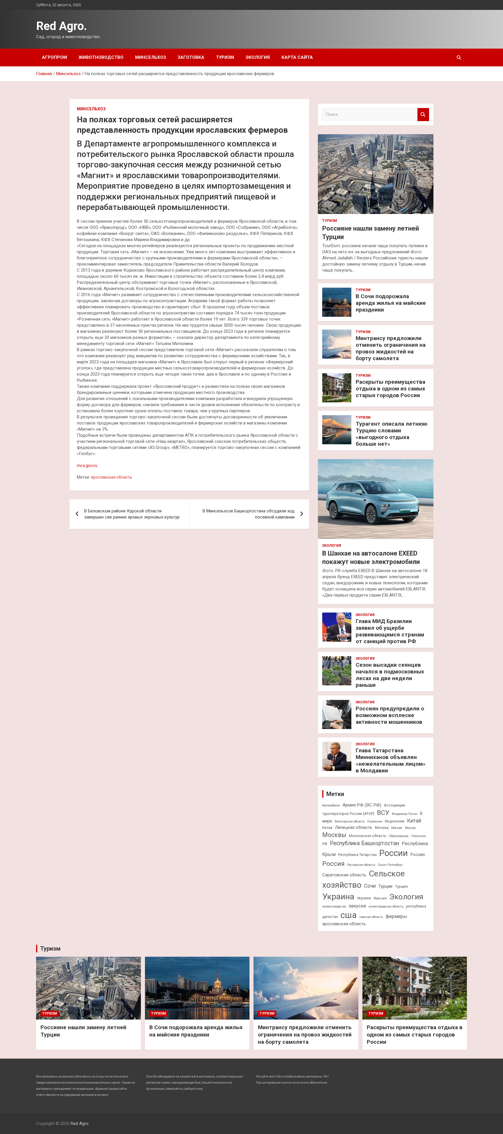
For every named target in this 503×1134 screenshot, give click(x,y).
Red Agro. (61, 26)
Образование (399, 836)
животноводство (334, 906)
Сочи (370, 886)
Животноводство (101, 57)
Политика (418, 836)
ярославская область (111, 477)
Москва (382, 827)
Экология (258, 57)
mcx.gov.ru (87, 465)
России (393, 853)
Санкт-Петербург (390, 865)
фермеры (396, 916)
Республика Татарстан (357, 854)
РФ (324, 844)
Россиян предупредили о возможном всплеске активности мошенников (390, 715)
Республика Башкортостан (364, 843)
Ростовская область (361, 865)
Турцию (401, 886)
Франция (380, 898)
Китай (414, 821)
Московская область (367, 836)
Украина (338, 896)
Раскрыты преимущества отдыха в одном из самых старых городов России (390, 388)
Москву (410, 828)
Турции (385, 886)
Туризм (225, 57)
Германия (374, 821)
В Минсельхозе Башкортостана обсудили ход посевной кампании (249, 514)
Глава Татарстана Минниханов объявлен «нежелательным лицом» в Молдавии (391, 760)
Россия (333, 863)
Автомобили (331, 805)
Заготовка (191, 57)
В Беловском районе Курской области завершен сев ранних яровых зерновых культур (132, 514)
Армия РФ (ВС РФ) (362, 805)
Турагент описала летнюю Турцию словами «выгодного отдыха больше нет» (391, 433)
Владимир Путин (404, 814)
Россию (417, 854)
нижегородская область (386, 906)
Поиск (423, 114)
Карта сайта (297, 57)
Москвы (334, 834)
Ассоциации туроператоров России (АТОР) (363, 809)
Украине (364, 898)
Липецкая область (353, 827)
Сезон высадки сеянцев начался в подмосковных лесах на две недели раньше (390, 674)
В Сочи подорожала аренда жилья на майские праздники (391, 303)
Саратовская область (344, 875)
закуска (357, 906)
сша (349, 915)
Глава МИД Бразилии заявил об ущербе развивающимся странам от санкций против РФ (390, 631)
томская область (371, 917)
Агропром (54, 57)
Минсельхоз (150, 57)
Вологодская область (350, 821)
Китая (327, 827)
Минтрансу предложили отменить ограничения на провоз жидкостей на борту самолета (391, 348)
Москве (396, 828)
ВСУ (383, 812)
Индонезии (394, 821)
